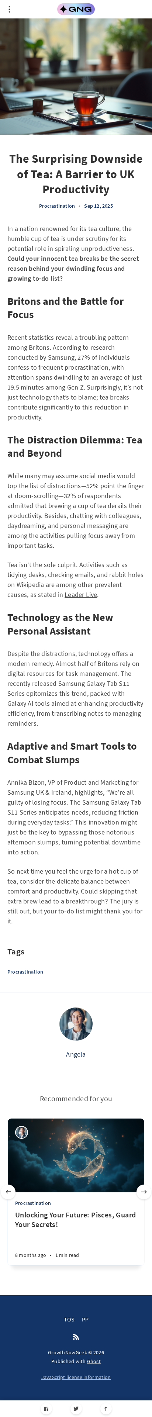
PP (85, 1319)
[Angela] (76, 1024)
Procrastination (57, 206)
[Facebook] (46, 1408)
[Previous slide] (8, 1192)
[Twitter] (76, 1408)
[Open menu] (9, 9)
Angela (76, 1054)
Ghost (94, 1361)
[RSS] (76, 1337)
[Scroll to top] (106, 1408)
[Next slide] (144, 1192)
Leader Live (81, 594)
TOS (69, 1319)
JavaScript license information (76, 1377)
